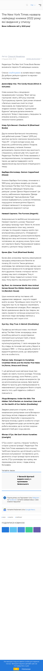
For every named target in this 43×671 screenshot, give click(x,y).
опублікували (15, 73)
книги (11, 517)
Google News (30, 510)
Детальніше (26, 669)
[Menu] (40, 5)
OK (16, 669)
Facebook (12, 500)
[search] (27, 5)
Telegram (35, 498)
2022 (4, 517)
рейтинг (19, 517)
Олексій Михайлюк (16, 56)
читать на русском (33, 59)
